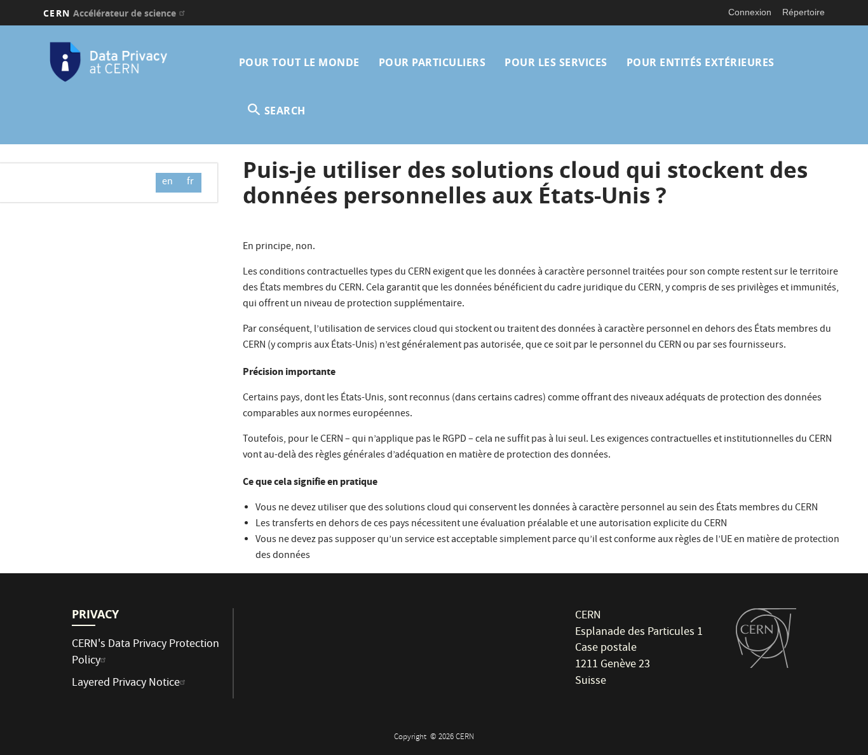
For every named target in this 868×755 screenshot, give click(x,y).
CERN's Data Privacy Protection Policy (145, 653)
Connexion (749, 12)
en (167, 182)
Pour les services (556, 62)
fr (190, 182)
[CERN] (766, 638)
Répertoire (803, 12)
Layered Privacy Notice (126, 683)
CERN (109, 13)
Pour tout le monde (299, 62)
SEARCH (285, 111)
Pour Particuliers (432, 62)
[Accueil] (137, 62)
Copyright (411, 737)
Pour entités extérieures (701, 62)
